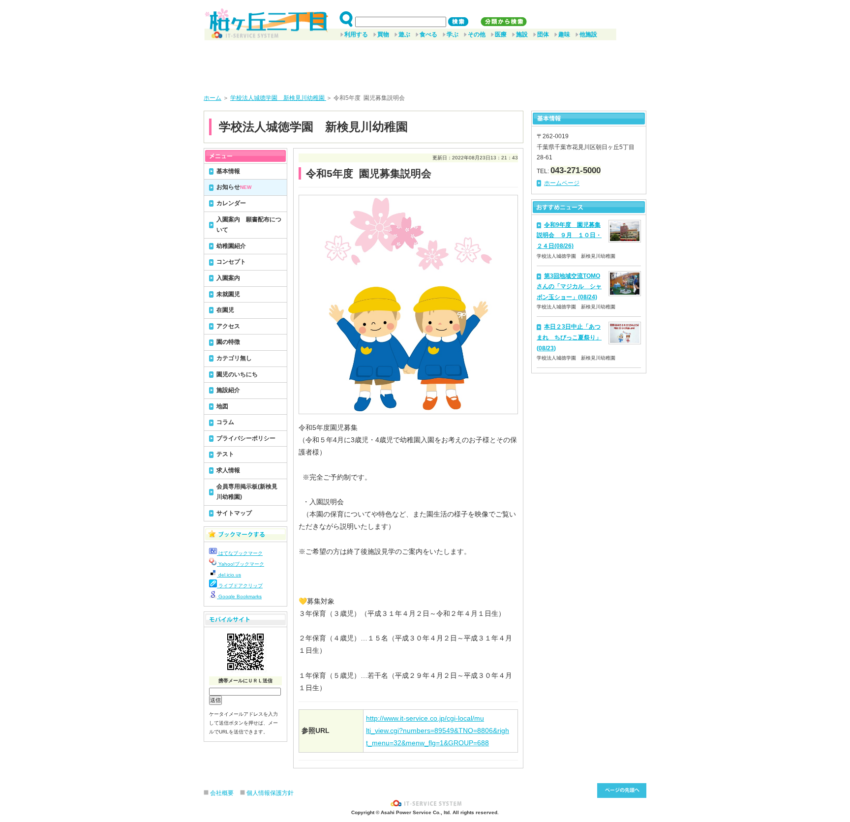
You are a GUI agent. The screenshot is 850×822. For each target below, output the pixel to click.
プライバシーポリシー (245, 438)
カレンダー (231, 203)
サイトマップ (234, 513)
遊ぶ (404, 34)
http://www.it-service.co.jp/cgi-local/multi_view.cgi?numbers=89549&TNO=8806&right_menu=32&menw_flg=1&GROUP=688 (437, 730)
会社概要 (222, 793)
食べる (428, 34)
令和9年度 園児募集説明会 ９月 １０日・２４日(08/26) (569, 235)
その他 (477, 34)
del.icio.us (229, 575)
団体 (543, 34)
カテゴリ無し (234, 358)
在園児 (225, 309)
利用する (356, 34)
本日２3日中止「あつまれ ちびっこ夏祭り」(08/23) (569, 337)
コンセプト (231, 261)
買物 (383, 34)
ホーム (212, 97)
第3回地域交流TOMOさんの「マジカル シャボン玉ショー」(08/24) (569, 287)
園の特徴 (228, 341)
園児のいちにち (237, 374)
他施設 (588, 34)
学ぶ (452, 34)
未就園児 (228, 294)
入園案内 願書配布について (248, 225)
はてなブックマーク (240, 553)
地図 (222, 406)
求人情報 (228, 470)
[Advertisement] (425, 63)
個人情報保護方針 (270, 793)
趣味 (564, 34)
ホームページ (561, 183)
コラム (225, 422)
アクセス (228, 326)
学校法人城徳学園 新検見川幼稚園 (278, 97)
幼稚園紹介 (231, 246)
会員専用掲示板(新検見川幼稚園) (246, 492)
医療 (501, 34)
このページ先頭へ (621, 790)
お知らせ (233, 186)
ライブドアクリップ (240, 585)
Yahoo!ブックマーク (240, 564)
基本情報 (228, 171)
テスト (225, 454)
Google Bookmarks (239, 596)
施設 (522, 34)
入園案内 (228, 277)
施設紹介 (228, 390)
